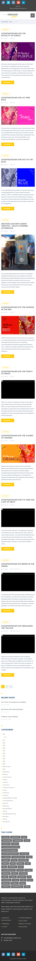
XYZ (5, 737)
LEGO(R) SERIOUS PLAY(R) (10, 798)
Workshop (5, 883)
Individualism (12, 867)
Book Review (6, 772)
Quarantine (22, 877)
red (29, 877)
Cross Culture (23, 921)
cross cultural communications (10, 847)
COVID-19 (15, 844)
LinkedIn (20, 870)
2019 (4, 746)
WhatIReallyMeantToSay (9, 814)
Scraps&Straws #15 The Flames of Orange (17, 436)
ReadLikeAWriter (7, 809)
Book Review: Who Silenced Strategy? (12, 709)
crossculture (6, 857)
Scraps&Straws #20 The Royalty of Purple (13, 34)
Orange (5, 877)
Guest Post (5, 795)
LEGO (20, 867)
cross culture (24, 854)
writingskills (6, 887)
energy (29, 857)
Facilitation (5, 860)
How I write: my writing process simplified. (13, 702)
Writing (5, 819)
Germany (5, 864)
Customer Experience (8, 788)
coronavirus (6, 844)
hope (28, 864)
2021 (4, 751)
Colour (27, 840)
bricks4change (6, 840)
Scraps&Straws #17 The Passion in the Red (17, 308)
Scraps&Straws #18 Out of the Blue (17, 160)
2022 (4, 753)
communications (7, 777)
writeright (14, 883)
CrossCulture (6, 785)
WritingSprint (6, 822)
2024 (4, 759)
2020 (4, 748)
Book (4, 769)
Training (17, 631)
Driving (5, 790)
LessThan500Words (8, 801)
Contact (5, 927)
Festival (14, 860)
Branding (17, 569)
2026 (4, 764)
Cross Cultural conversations (10, 854)
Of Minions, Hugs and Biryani (9, 717)
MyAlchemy (6, 806)
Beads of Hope (6, 767)
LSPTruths (5, 803)
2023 (4, 756)
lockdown (28, 870)
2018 (4, 743)
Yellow (27, 887)
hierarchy (20, 864)
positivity (12, 877)
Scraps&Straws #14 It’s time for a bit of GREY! (17, 500)
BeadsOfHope (15, 837)
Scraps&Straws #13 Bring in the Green (17, 564)
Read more (6, 82)
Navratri (15, 873)
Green (12, 864)
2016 (4, 734)
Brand (24, 837)
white (30, 880)
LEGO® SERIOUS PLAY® (8, 870)
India (4, 867)
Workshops (6, 816)
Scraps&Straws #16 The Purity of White (17, 372)
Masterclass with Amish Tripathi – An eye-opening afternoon (14, 226)
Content (5, 780)
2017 (14, 39)
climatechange (18, 840)
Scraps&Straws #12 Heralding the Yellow (17, 626)
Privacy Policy (23, 927)
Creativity (5, 782)
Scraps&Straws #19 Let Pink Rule (15, 98)
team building (6, 880)
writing (22, 883)
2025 (4, 761)
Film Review (6, 793)
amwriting (5, 837)
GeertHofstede (23, 860)
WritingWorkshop (17, 887)
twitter (23, 880)
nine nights (23, 873)
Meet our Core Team (25, 924)
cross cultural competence (9, 850)
